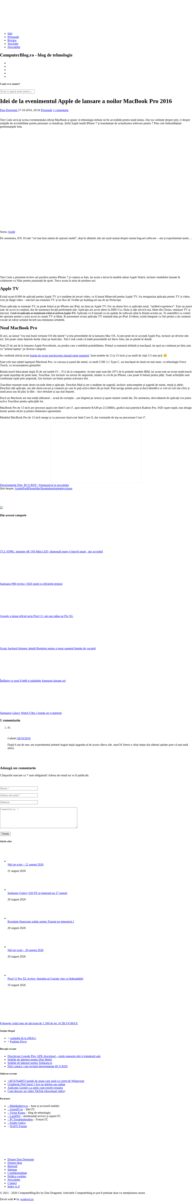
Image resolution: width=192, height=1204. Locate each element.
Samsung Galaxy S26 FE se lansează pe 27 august (37, 893)
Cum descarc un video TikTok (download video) (36, 1091)
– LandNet (14, 1116)
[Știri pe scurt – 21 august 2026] (15, 861)
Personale (13, 36)
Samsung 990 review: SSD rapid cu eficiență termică (31, 583)
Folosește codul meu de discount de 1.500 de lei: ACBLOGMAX (39, 1023)
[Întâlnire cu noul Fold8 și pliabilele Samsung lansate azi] (28, 677)
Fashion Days (18, 1041)
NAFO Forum (18, 1126)
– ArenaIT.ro (15, 1109)
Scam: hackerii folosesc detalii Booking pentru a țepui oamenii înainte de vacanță (48, 648)
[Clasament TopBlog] (96, 1143)
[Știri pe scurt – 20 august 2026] (15, 946)
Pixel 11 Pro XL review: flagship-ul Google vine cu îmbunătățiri (45, 978)
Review (12, 40)
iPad (24, 488)
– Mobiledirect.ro (18, 1105)
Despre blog (15, 1162)
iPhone (31, 488)
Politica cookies (17, 1176)
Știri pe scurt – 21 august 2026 (26, 864)
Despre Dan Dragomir (21, 1159)
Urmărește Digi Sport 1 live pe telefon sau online (36, 1084)
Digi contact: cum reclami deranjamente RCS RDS (38, 1066)
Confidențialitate (17, 1173)
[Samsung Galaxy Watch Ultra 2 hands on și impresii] (28, 709)
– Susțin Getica (17, 1122)
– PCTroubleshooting (20, 1119)
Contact (12, 1183)
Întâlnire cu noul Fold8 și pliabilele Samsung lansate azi (33, 680)
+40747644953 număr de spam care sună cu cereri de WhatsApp (46, 1081)
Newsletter (14, 47)
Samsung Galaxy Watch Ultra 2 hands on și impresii (31, 713)
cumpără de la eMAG (23, 1038)
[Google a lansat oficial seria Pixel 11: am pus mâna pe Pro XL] (28, 612)
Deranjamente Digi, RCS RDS (18, 485)
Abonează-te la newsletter (53, 485)
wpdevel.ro (27, 1199)
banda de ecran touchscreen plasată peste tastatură (59, 355)
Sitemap (12, 1169)
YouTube (13, 43)
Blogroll (12, 1166)
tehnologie (53, 488)
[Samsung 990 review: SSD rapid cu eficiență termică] (28, 580)
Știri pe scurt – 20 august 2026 (26, 950)
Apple (11, 231)
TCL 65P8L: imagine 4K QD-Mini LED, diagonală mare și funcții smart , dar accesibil (51, 551)
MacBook (41, 488)
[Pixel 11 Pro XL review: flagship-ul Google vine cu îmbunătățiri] (15, 975)
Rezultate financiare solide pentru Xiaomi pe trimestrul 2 (41, 921)
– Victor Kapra (16, 1112)
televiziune (66, 488)
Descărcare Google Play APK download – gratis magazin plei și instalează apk (54, 1056)
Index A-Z (14, 1186)
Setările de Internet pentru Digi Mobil (30, 1059)
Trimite (5, 833)
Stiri (10, 33)
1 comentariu (60, 110)
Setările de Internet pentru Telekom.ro (30, 1063)
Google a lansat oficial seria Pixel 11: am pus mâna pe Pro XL (36, 616)
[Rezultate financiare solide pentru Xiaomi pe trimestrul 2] (15, 918)
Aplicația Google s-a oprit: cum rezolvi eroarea (35, 1087)
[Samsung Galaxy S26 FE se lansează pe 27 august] (15, 889)
